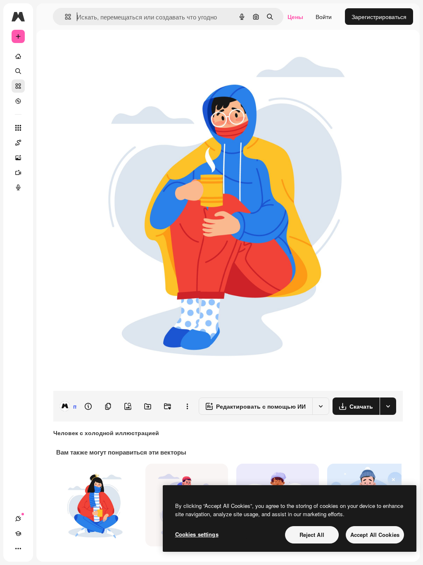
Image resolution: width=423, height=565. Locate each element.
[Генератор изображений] (18, 157)
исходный (108, 48)
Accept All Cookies (374, 535)
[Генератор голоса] (18, 187)
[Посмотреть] (18, 101)
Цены (295, 16)
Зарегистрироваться (379, 16)
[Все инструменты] (18, 127)
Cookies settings (197, 534)
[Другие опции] (187, 406)
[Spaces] (18, 142)
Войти (324, 16)
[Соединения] (18, 518)
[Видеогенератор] (18, 172)
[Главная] (18, 56)
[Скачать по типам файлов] (388, 406)
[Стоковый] (18, 86)
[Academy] (18, 533)
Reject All (311, 535)
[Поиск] (18, 71)
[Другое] (18, 548)
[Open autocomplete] (64, 17)
